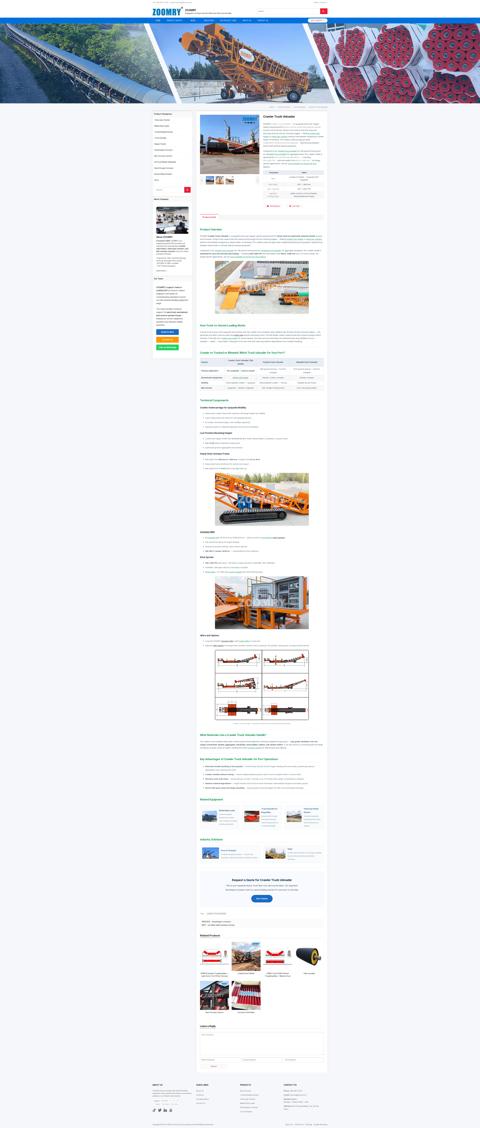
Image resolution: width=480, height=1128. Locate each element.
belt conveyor (278, 537)
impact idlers (244, 641)
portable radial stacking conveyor (221, 925)
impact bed (238, 335)
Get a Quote (262, 898)
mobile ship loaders (295, 239)
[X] (160, 1110)
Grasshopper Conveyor (163, 150)
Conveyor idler (227, 641)
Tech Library (174, 1104)
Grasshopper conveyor (249, 1107)
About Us (200, 1091)
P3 (178, 1101)
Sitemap (308, 1125)
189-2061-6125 (162, 2)
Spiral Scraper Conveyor (164, 168)
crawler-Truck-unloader (216, 914)
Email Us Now (167, 332)
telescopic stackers (280, 136)
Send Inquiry (275, 206)
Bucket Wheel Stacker (163, 174)
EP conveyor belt (212, 537)
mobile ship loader (230, 338)
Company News (202, 1099)
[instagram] (165, 1110)
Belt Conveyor (245, 1091)
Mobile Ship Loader (227, 811)
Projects (157, 1104)
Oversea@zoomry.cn (183, 2)
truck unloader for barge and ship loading (248, 257)
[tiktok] (154, 1110)
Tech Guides (165, 1104)
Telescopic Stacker (162, 120)
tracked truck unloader (287, 151)
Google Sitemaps (321, 1125)
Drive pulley (210, 572)
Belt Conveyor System (163, 156)
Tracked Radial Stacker (163, 132)
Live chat (296, 206)
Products (200, 1095)
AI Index (157, 1101)
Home (158, 20)
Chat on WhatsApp (167, 347)
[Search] (324, 11)
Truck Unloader (160, 138)
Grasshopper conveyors (221, 922)
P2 (174, 1101)
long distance (267, 537)
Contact (323, 2)
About (316, 2)
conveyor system (254, 748)
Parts (156, 180)
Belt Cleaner (219, 645)
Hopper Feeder (160, 144)
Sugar (290, 849)
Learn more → (162, 271)
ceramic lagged (235, 572)
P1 (171, 1101)
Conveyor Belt (207, 532)
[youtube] (170, 1110)
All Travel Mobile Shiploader (165, 162)
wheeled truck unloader (276, 154)
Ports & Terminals (228, 851)
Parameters (165, 1101)
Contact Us (167, 339)
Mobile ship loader (240, 377)
